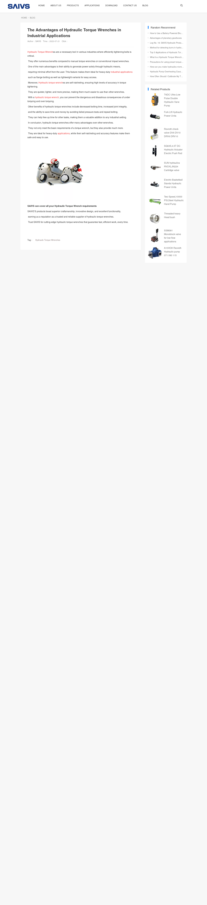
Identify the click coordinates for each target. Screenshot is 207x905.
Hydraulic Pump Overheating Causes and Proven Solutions (167, 71)
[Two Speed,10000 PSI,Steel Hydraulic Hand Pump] (155, 202)
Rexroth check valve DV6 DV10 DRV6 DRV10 (172, 132)
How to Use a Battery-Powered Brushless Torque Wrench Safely (167, 33)
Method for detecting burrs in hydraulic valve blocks (167, 47)
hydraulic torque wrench (47, 97)
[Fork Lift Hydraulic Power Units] (155, 117)
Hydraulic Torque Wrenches (47, 240)
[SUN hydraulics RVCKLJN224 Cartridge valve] (155, 168)
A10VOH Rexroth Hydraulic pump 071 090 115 (172, 251)
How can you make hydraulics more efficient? (167, 66)
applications (64, 133)
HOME (41, 5)
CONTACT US (130, 5)
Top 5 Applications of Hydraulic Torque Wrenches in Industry (167, 52)
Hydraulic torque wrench (50, 82)
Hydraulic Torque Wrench (40, 51)
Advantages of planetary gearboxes (166, 38)
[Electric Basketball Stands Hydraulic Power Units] (155, 185)
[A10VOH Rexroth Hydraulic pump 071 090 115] (155, 253)
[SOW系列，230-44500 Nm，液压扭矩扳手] (80, 172)
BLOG (145, 5)
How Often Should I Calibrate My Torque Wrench (167, 76)
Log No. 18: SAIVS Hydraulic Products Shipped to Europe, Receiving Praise (167, 42)
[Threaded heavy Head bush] (155, 218)
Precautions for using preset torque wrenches (167, 61)
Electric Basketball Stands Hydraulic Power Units (173, 183)
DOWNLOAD (111, 5)
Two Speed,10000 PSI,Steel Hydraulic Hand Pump (174, 200)
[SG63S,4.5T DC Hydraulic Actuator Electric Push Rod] (155, 151)
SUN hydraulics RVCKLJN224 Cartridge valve (172, 166)
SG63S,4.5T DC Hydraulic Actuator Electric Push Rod (173, 149)
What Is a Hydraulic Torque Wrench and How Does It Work (167, 57)
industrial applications (122, 71)
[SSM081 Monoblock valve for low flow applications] (155, 235)
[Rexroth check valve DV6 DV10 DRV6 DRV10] (155, 134)
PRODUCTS (73, 5)
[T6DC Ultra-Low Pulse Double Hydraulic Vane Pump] (155, 99)
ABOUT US (55, 5)
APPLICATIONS (92, 5)
